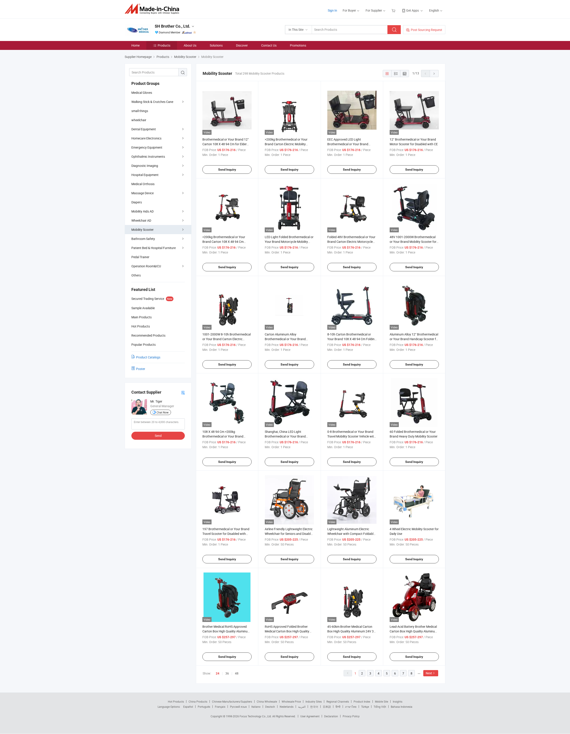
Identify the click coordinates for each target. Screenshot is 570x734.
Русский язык (238, 706)
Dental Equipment (143, 129)
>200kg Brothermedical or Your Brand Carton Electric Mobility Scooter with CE (286, 144)
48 (236, 673)
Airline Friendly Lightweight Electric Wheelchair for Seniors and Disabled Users (289, 533)
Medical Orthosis (143, 184)
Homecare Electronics (146, 138)
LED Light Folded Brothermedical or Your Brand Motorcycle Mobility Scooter (289, 241)
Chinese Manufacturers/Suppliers (232, 701)
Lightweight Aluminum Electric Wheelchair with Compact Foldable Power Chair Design (351, 533)
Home (135, 45)
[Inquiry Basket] (394, 10)
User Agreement (310, 716)
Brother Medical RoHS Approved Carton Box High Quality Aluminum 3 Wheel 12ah (226, 631)
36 (227, 673)
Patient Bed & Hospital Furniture (153, 248)
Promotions (298, 45)
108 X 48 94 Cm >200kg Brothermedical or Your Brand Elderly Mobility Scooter (222, 436)
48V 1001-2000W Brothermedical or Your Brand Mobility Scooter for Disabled (413, 241)
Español (188, 706)
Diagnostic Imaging (144, 166)
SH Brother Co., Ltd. (172, 26)
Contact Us (269, 45)
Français (220, 706)
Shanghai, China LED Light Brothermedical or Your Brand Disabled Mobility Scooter (285, 436)
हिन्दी (338, 706)
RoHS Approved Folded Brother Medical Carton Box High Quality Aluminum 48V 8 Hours (287, 631)
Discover (242, 45)
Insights (397, 701)
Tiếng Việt (380, 706)
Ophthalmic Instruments (148, 156)
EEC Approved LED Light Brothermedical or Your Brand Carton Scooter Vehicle (347, 144)
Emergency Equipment (146, 147)
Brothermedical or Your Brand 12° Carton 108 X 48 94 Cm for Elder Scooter (225, 144)
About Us (190, 45)
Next (429, 673)
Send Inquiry (227, 169)
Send (158, 435)
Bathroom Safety (143, 239)
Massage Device (142, 193)
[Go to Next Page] (434, 73)
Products (164, 45)
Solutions (216, 45)
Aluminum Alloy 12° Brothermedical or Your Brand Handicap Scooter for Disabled (414, 339)
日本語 (327, 706)
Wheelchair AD (141, 220)
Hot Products (176, 701)
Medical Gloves (141, 92)
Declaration (331, 716)
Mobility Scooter (142, 229)
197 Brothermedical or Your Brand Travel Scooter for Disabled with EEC (225, 533)
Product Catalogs (148, 357)
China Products (198, 701)
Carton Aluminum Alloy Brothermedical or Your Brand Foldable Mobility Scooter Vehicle (287, 339)
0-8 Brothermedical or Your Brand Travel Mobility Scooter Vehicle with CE (351, 436)
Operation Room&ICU (146, 266)
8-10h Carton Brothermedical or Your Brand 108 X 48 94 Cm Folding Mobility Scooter (351, 339)
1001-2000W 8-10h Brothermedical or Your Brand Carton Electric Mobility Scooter (226, 339)
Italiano (256, 706)
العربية (301, 706)
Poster (140, 369)
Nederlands (286, 706)
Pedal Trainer (140, 257)
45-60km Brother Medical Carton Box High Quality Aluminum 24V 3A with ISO (351, 631)
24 (217, 673)
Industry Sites (313, 701)
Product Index (362, 701)
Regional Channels (337, 701)
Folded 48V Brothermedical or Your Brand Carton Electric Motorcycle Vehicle (351, 241)
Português (204, 706)
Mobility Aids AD (142, 211)
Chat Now (163, 412)
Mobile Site (381, 701)
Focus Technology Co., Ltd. (256, 716)
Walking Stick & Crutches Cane (152, 102)
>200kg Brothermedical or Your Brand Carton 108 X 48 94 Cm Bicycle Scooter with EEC (223, 241)
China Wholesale (267, 701)
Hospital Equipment (145, 175)
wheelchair (138, 120)
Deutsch (270, 706)
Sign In (332, 10)
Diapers (136, 202)
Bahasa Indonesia (401, 706)
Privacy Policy (351, 716)
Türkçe (365, 706)
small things (139, 111)
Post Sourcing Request (426, 30)
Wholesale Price (291, 701)
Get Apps (412, 10)
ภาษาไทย (350, 706)
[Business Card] (183, 392)
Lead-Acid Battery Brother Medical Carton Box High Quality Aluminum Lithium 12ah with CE (414, 631)
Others (136, 275)
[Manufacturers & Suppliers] (153, 9)
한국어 (314, 706)
